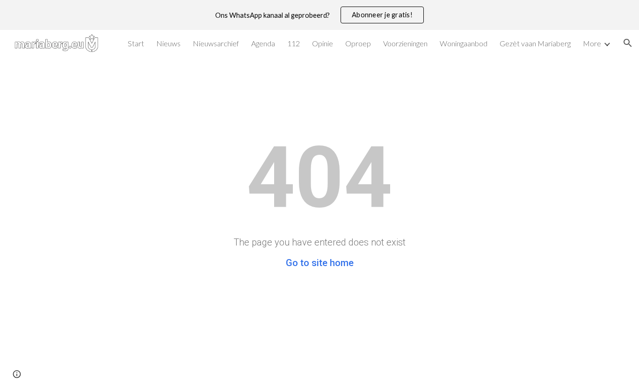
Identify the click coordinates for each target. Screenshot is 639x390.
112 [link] (293, 43)
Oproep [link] (358, 43)
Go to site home (320, 262)
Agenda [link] (263, 43)
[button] (628, 43)
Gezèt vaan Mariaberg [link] (535, 43)
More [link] (592, 43)
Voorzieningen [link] (405, 43)
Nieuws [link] (168, 43)
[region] (319, 15)
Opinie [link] (322, 43)
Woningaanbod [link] (463, 43)
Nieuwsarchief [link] (216, 43)
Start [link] (136, 43)
